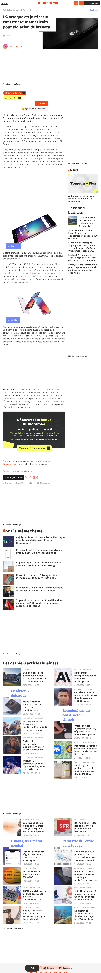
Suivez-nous (41, 103)
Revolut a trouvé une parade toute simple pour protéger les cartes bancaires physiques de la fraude (85, 875)
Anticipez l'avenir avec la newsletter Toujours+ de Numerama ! (81, 199)
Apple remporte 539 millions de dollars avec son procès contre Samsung (39, 564)
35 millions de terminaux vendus (32, 273)
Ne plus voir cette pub (13, 84)
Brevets (8, 483)
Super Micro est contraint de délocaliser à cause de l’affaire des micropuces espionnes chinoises (39, 603)
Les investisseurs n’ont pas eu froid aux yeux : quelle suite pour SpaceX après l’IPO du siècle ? (34, 827)
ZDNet (26, 167)
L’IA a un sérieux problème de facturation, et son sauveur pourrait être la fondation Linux (85, 856)
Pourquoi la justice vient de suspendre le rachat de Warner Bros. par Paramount (85, 750)
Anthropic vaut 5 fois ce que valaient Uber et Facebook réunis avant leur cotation (85, 895)
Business (94, 10)
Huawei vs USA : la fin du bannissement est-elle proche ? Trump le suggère (39, 589)
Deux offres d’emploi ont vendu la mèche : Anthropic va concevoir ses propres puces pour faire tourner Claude (86, 677)
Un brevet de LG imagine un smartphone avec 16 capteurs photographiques (39, 551)
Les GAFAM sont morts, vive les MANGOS (32, 874)
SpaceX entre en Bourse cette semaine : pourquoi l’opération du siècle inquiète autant (34, 915)
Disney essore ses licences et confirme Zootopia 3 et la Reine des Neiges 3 (35, 725)
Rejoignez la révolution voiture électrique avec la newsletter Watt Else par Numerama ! (40, 540)
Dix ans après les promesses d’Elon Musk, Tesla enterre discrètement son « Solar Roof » (87, 222)
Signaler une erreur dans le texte (17, 471)
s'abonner (93, 3)
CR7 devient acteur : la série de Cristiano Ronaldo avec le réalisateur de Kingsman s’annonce (86, 696)
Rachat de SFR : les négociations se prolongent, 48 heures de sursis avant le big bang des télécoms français (85, 827)
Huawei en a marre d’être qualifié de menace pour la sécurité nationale (37, 576)
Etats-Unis (20, 483)
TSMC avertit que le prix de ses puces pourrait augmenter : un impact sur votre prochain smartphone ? (34, 895)
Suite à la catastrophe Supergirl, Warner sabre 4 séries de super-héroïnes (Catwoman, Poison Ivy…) (81, 246)
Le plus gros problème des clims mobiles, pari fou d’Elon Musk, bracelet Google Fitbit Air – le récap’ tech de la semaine (85, 769)
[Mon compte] (76, 3)
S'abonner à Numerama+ (32, 448)
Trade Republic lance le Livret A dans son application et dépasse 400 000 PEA (83, 234)
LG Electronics (43, 483)
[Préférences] (81, 3)
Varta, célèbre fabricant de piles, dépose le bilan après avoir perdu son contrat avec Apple (83, 268)
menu (4, 3)
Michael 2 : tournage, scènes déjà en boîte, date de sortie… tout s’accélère (82, 258)
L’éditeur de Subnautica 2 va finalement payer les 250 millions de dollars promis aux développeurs (85, 915)
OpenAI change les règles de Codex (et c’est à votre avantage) (34, 856)
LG (31, 483)
